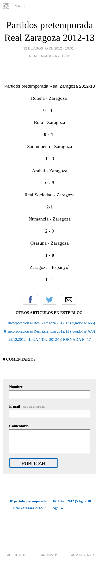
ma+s (20, 6)
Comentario (19, 426)
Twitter (49, 300)
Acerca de (16, 555)
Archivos (49, 555)
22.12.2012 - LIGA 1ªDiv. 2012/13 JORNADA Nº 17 (49, 339)
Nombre (16, 387)
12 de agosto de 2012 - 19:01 (48, 48)
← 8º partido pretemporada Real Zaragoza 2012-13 (26, 504)
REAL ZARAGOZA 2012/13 (49, 56)
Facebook (30, 300)
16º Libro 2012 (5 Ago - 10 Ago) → (72, 504)
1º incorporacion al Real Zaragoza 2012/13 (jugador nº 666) (49, 323)
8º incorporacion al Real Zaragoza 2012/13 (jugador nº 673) (49, 331)
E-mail (27, 406)
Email (68, 300)
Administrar (82, 555)
